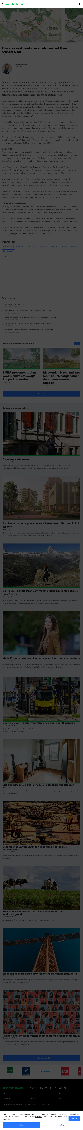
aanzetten (6, 1119)
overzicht (38, 1117)
